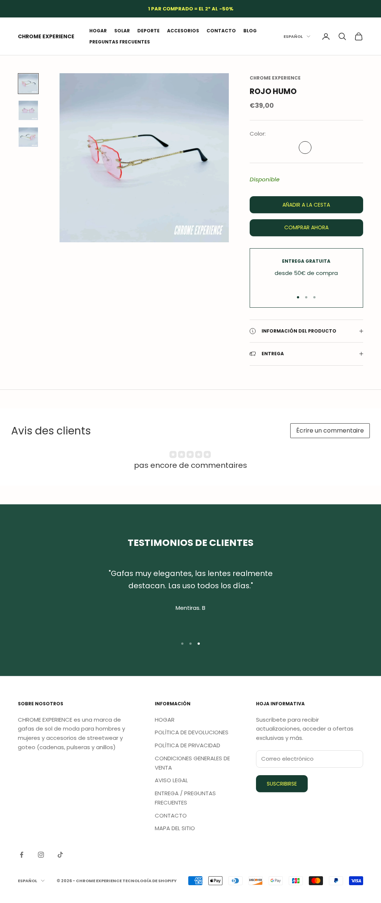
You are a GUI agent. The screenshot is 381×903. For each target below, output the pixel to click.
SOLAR (122, 30)
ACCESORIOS (183, 30)
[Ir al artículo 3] (28, 137)
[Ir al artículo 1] (28, 83)
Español (293, 36)
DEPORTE (148, 30)
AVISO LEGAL (171, 780)
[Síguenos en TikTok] (60, 854)
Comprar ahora (306, 227)
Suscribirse (282, 783)
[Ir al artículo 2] (28, 110)
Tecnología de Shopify (149, 881)
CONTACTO (221, 30)
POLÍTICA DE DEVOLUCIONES (191, 732)
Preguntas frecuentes (119, 42)
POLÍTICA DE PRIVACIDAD (187, 745)
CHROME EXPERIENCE (275, 78)
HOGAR (98, 30)
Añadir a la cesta (306, 204)
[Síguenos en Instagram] (41, 854)
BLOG (250, 30)
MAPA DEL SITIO (175, 828)
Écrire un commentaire (330, 430)
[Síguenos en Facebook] (21, 854)
